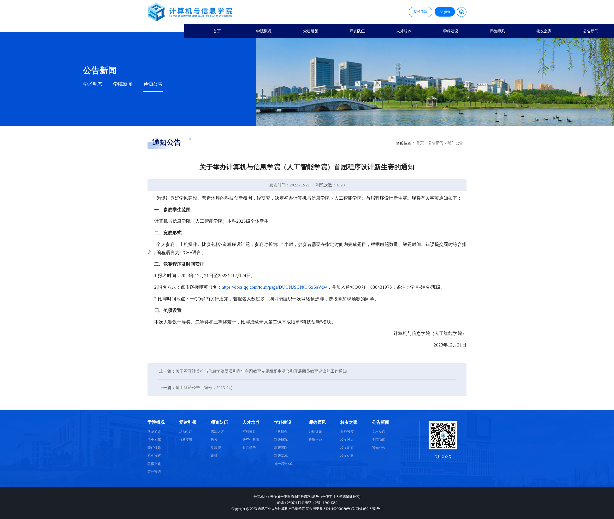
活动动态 (186, 431)
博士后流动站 (284, 464)
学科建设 (450, 31)
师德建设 (315, 431)
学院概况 (264, 31)
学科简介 (281, 431)
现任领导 (154, 448)
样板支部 (186, 439)
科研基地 (281, 456)
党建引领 (310, 31)
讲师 (214, 456)
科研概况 (281, 439)
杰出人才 (217, 431)
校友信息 (347, 456)
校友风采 (347, 439)
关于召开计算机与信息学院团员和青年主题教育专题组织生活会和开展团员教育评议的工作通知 (261, 371)
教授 (214, 439)
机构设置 (154, 456)
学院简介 (154, 431)
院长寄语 (154, 472)
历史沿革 (154, 439)
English (445, 12)
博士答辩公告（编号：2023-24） (205, 387)
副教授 (216, 448)
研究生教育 (250, 439)
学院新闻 (122, 84)
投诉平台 (315, 439)
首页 (217, 31)
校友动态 (347, 448)
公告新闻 (590, 31)
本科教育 (249, 431)
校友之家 (544, 31)
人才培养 (404, 31)
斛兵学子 (249, 448)
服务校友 (347, 431)
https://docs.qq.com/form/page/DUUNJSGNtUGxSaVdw (274, 287)
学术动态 (92, 84)
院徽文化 (154, 464)
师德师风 (497, 31)
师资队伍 (357, 31)
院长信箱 (420, 12)
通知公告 (153, 84)
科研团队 (281, 448)
